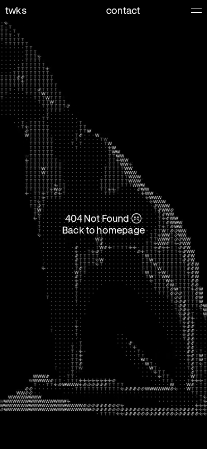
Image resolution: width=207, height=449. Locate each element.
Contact (123, 10)
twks (16, 10)
